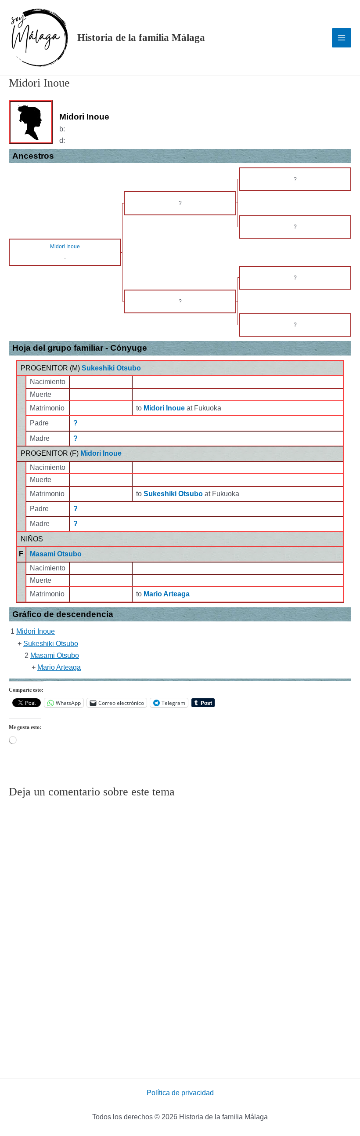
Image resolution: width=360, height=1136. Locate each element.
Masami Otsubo (56, 554)
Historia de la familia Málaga (141, 37)
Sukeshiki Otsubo (111, 368)
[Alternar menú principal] (341, 37)
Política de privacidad (180, 1092)
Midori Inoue (101, 453)
